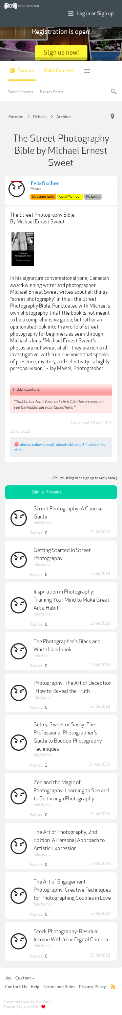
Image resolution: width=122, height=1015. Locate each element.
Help (35, 987)
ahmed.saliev (31, 444)
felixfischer (44, 184)
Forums (25, 71)
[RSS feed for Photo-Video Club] (113, 987)
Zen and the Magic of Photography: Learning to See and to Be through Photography (71, 790)
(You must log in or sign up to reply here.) (85, 478)
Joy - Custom (18, 978)
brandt (49, 444)
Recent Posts (51, 92)
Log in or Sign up (95, 13)
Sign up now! (61, 52)
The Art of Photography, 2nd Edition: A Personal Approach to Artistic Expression (69, 840)
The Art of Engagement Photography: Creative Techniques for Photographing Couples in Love (72, 889)
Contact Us (16, 987)
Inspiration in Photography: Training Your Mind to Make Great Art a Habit (71, 599)
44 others (90, 444)
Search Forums (20, 92)
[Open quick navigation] (112, 116)
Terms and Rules (59, 987)
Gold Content (59, 71)
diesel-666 (65, 444)
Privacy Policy (92, 987)
